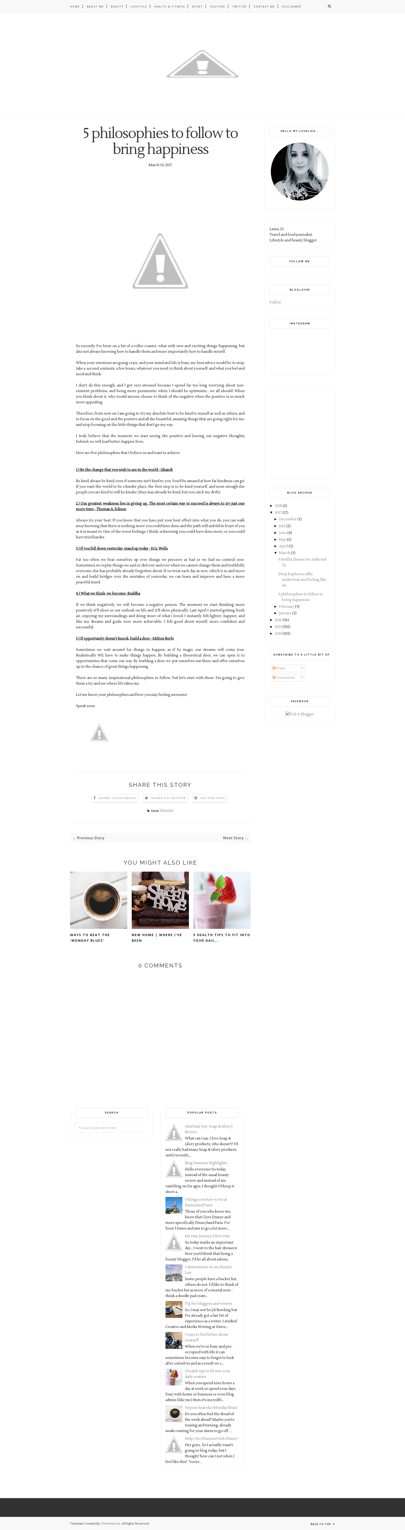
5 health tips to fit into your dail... (221, 938)
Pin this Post (212, 798)
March (284, 553)
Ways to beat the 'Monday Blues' (90, 938)
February (286, 606)
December (288, 519)
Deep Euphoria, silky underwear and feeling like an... (302, 580)
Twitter (239, 6)
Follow (275, 302)
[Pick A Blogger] (300, 714)
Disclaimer (291, 6)
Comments (285, 677)
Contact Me (264, 6)
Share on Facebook (117, 798)
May (282, 539)
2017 (278, 512)
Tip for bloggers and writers (208, 1303)
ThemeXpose (110, 1523)
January (285, 613)
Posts (280, 668)
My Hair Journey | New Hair (207, 1236)
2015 (278, 627)
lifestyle (167, 811)
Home (75, 6)
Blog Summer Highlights (206, 1163)
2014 (278, 633)
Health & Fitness (169, 6)
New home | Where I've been (157, 938)
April (283, 546)
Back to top (321, 1524)
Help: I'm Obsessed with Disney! (211, 1438)
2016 (278, 620)
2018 (278, 506)
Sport (197, 6)
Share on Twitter (168, 798)
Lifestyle (139, 6)
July (282, 526)
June (283, 533)
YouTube (217, 6)
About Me (95, 6)
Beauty (117, 6)
